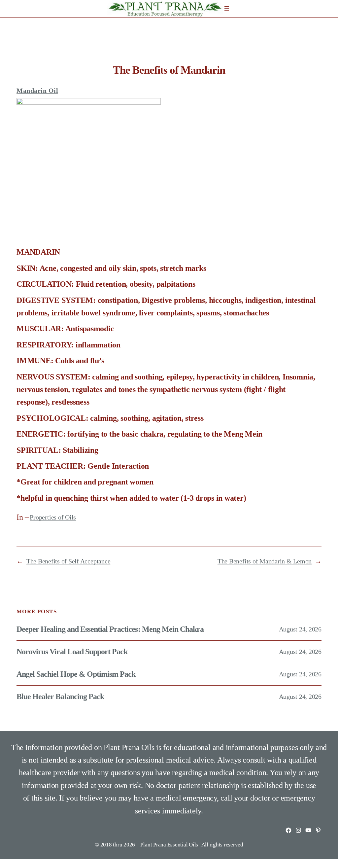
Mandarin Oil (37, 90)
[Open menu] (227, 9)
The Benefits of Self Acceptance (68, 561)
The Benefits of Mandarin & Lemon (265, 561)
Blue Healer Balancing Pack (60, 696)
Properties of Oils (53, 517)
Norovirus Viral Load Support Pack (72, 651)
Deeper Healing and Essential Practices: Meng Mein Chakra (110, 629)
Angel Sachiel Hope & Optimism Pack (76, 674)
